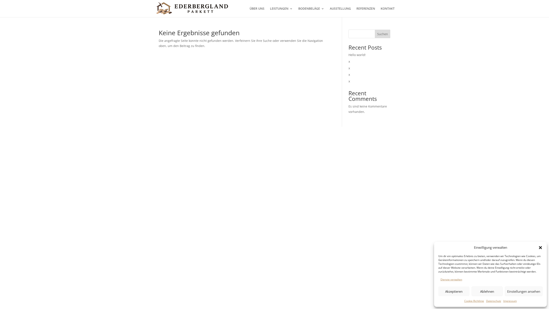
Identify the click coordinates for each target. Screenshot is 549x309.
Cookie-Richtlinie (474, 301)
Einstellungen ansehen (523, 291)
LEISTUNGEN (279, 9)
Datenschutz (493, 301)
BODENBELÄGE (309, 9)
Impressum (510, 301)
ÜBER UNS (257, 9)
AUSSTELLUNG (340, 9)
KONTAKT (388, 9)
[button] (540, 247)
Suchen (382, 34)
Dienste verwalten (451, 279)
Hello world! (357, 55)
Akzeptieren (454, 291)
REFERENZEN (365, 9)
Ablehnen (487, 291)
